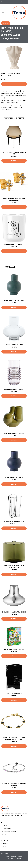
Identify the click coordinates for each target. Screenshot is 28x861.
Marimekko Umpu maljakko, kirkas (14, 345)
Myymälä (5, 23)
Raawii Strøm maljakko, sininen (14, 477)
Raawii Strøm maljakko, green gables (14, 300)
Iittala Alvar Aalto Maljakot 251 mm (14, 521)
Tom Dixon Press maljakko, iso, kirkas (14, 389)
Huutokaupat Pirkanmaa (10, 831)
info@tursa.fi (24, 2)
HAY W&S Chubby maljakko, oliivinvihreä (14, 433)
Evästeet (19, 856)
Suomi (4, 2)
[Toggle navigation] (3, 12)
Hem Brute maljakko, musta (14, 693)
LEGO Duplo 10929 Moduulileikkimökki (14, 649)
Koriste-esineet (11, 73)
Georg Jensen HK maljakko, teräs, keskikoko (14, 612)
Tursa (5, 825)
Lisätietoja (14, 84)
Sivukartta (19, 858)
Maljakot (18, 73)
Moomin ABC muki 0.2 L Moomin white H (14, 244)
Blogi (5, 834)
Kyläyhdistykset (7, 828)
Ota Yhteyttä (13, 856)
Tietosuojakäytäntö (11, 858)
